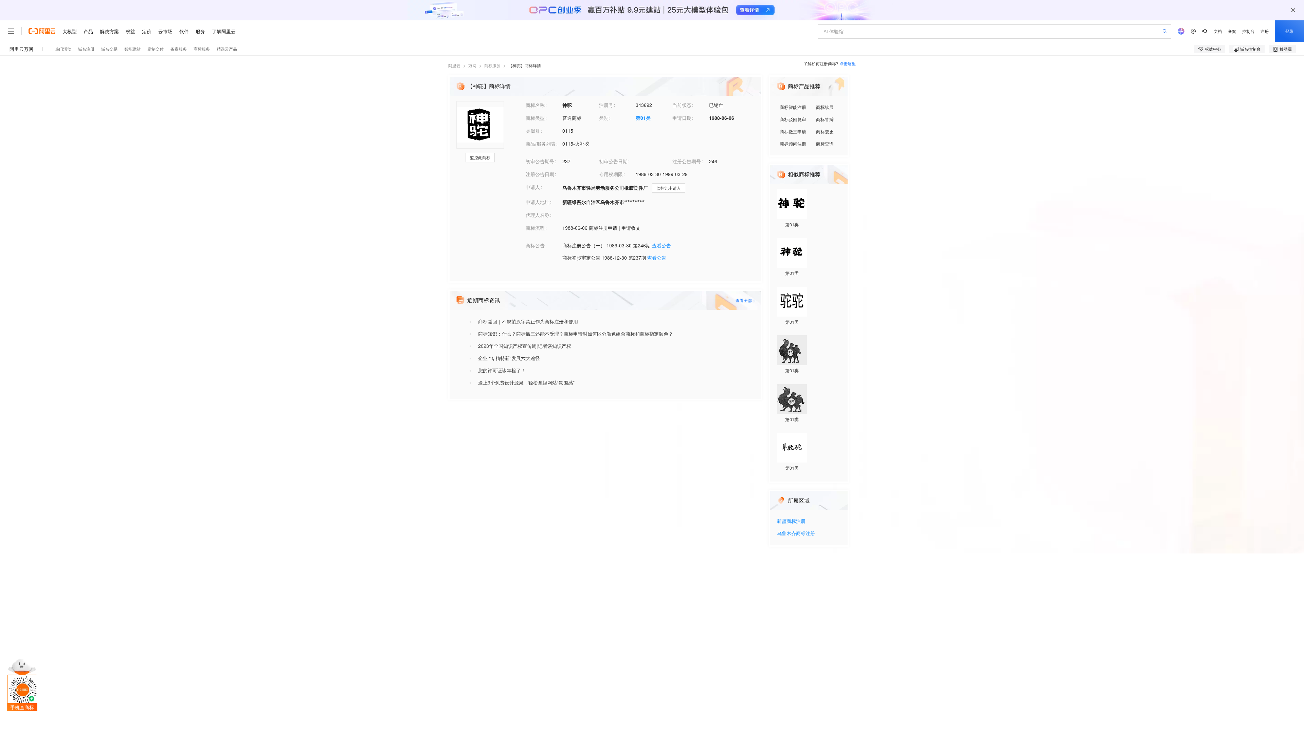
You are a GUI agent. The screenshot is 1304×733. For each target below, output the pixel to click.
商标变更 (825, 131)
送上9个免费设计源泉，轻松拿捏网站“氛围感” (526, 382)
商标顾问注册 (793, 143)
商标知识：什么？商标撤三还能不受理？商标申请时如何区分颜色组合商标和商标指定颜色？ (575, 333)
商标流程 (535, 227)
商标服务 (492, 65)
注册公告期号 (686, 161)
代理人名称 (537, 214)
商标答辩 (825, 119)
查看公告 (661, 245)
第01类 (643, 117)
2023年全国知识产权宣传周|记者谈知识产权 (524, 345)
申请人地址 (537, 202)
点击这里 (847, 63)
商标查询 (825, 143)
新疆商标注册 (791, 521)
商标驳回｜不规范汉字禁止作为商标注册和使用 (528, 321)
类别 (604, 117)
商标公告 (535, 245)
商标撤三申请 (793, 131)
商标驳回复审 (793, 119)
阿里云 (454, 65)
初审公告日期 (613, 161)
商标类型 (535, 117)
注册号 (606, 104)
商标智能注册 (793, 107)
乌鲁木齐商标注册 (796, 533)
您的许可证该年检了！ (502, 370)
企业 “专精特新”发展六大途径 (509, 358)
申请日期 (681, 117)
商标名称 (535, 104)
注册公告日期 (540, 174)
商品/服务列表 (541, 143)
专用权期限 (611, 174)
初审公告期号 (540, 161)
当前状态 (681, 104)
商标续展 (825, 107)
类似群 (533, 130)
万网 (472, 65)
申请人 (533, 187)
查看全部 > (745, 300)
